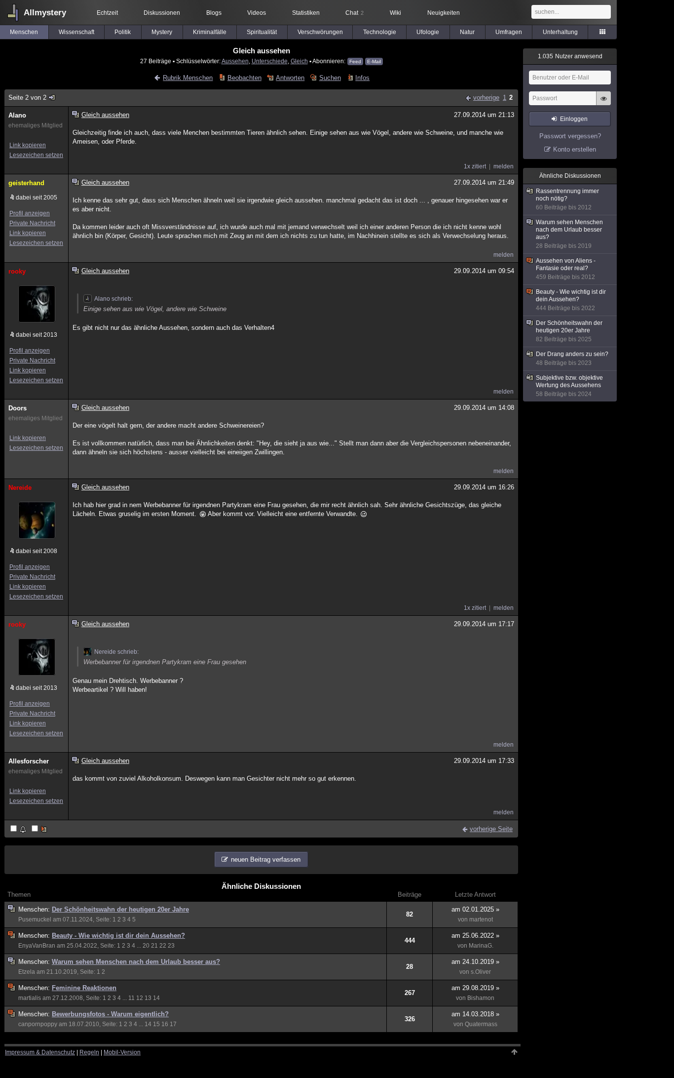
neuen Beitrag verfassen (265, 859)
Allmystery (45, 12)
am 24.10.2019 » (475, 961)
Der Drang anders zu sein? (572, 358)
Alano (17, 115)
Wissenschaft (76, 32)
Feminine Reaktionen (84, 988)
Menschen (24, 32)
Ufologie (427, 32)
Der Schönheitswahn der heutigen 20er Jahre (120, 909)
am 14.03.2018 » (475, 1014)
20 (146, 946)
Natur (467, 32)
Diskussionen (162, 12)
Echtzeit (107, 12)
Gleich (299, 61)
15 (156, 1024)
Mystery (161, 32)
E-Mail (374, 61)
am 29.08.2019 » (475, 988)
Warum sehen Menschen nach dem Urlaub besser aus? (136, 961)
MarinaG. (481, 946)
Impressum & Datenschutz (40, 1052)
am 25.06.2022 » (475, 935)
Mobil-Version (122, 1052)
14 (156, 998)
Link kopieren (27, 145)
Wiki (395, 12)
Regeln (89, 1052)
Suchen (329, 77)
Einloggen (574, 119)
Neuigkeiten (443, 12)
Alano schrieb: (113, 298)
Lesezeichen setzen (36, 155)
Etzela (26, 972)
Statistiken (306, 12)
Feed (355, 61)
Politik (122, 32)
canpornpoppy (37, 1024)
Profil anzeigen (29, 213)
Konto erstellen (574, 149)
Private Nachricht (32, 223)
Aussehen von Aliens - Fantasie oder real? (566, 268)
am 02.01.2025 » (475, 909)
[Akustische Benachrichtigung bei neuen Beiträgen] (19, 829)
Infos (362, 77)
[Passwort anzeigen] (603, 103)
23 (171, 946)
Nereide (20, 487)
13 (148, 998)
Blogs (214, 12)
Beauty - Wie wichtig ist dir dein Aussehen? (118, 935)
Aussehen (235, 61)
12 (139, 998)
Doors (17, 408)
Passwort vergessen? (570, 136)
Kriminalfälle (209, 32)
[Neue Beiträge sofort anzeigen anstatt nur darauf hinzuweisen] (40, 829)
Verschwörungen (320, 32)
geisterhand (26, 183)
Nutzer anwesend (570, 56)
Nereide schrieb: (116, 651)
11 (131, 998)
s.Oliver (481, 972)
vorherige (486, 97)
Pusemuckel (34, 919)
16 (164, 1024)
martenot (481, 919)
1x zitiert (475, 166)
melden (503, 166)
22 (162, 946)
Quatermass (481, 1024)
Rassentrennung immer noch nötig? (567, 199)
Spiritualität (262, 32)
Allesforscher (28, 761)
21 (154, 946)
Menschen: (35, 909)
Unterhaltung (560, 32)
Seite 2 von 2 (27, 97)
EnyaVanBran (36, 946)
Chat (354, 12)
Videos (256, 12)
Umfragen (508, 32)
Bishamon (480, 998)
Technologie (379, 32)
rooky (17, 271)
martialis (29, 998)
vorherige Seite (491, 829)
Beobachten (244, 77)
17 (173, 1024)
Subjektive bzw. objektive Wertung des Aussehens (569, 386)
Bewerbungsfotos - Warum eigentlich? (110, 1014)
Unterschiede (270, 61)
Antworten (290, 77)
